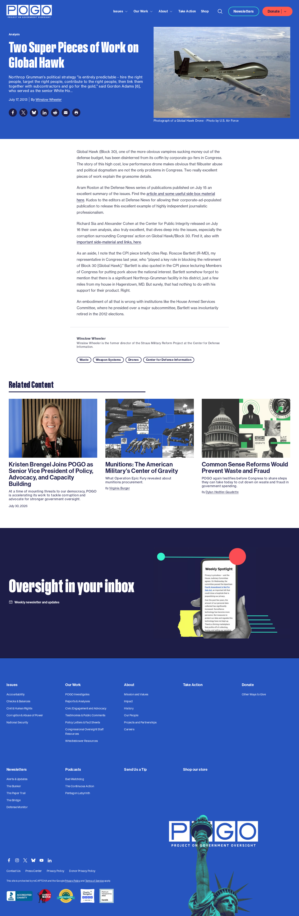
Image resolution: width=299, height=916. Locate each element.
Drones (133, 360)
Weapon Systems (108, 360)
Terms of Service (94, 880)
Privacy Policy (72, 880)
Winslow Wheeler (91, 338)
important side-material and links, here (109, 242)
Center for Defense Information (168, 360)
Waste (84, 360)
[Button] (220, 11)
